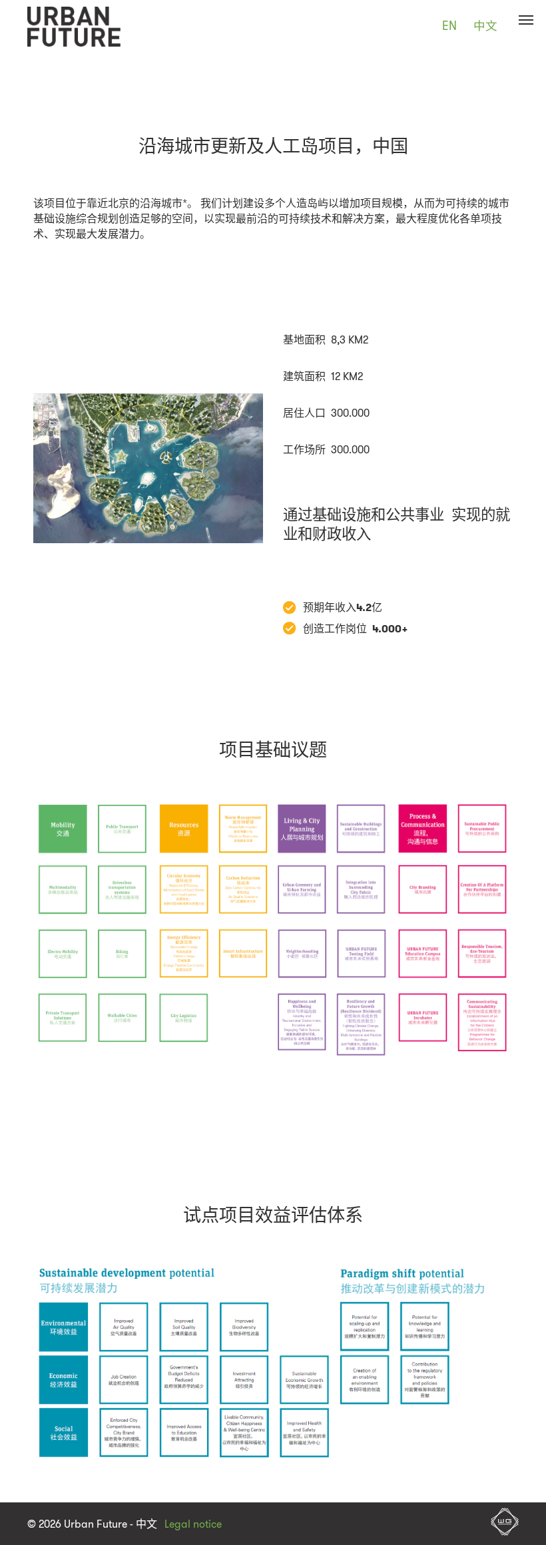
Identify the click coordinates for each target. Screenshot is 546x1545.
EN (449, 26)
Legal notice (193, 1524)
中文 (485, 26)
